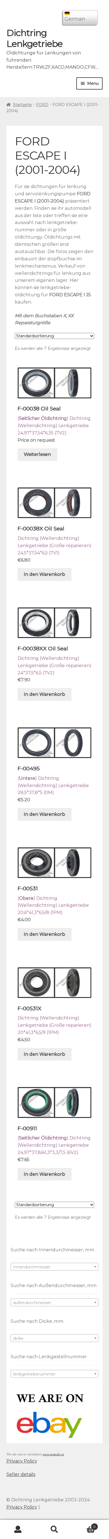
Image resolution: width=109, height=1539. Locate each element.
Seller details (20, 1474)
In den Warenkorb (44, 574)
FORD (42, 104)
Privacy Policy (21, 1461)
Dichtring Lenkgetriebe (34, 38)
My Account (18, 1529)
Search (54, 1529)
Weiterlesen (37, 454)
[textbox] (54, 1267)
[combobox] (55, 1267)
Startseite (22, 104)
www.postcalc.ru (53, 1454)
